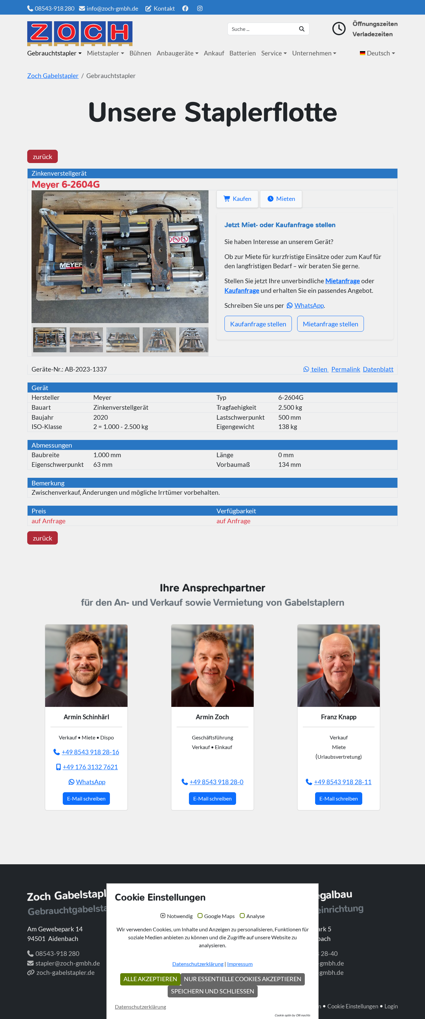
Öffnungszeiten (375, 24)
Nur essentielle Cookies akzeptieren (242, 979)
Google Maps (219, 916)
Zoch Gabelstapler (53, 75)
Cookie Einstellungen (352, 1006)
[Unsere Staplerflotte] (79, 34)
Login (391, 1006)
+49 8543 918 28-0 (216, 782)
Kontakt (164, 8)
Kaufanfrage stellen (258, 324)
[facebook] (185, 8)
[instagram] (200, 8)
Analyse (255, 916)
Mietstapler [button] (103, 53)
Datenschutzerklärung (197, 964)
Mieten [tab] (284, 198)
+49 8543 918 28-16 (90, 752)
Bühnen (140, 53)
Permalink (345, 369)
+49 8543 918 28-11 (343, 782)
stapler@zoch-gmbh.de (68, 963)
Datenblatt (378, 369)
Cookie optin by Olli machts (292, 1015)
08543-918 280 (54, 8)
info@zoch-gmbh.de (112, 8)
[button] (379, 53)
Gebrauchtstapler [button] (52, 53)
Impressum (240, 964)
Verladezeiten (373, 34)
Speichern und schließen (212, 991)
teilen (319, 369)
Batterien (242, 53)
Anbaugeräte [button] (175, 53)
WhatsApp (309, 305)
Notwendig (180, 916)
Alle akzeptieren (150, 979)
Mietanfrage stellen (330, 324)
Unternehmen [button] (312, 53)
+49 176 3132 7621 (90, 767)
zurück (42, 156)
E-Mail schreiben (86, 798)
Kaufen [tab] (241, 198)
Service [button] (271, 53)
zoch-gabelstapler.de (66, 972)
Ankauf (214, 53)
